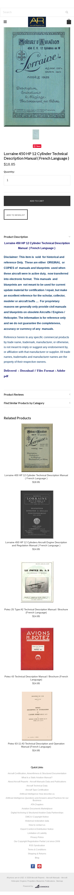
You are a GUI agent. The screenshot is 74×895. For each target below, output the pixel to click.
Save (38, 146)
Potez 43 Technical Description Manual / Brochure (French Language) (36, 678)
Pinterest (39, 866)
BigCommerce (43, 886)
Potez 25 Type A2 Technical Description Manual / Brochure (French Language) (36, 611)
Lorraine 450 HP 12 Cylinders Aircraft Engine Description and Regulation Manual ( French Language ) (36, 544)
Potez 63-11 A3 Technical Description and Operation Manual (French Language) (36, 745)
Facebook (33, 866)
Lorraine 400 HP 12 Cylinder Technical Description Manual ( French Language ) (36, 477)
